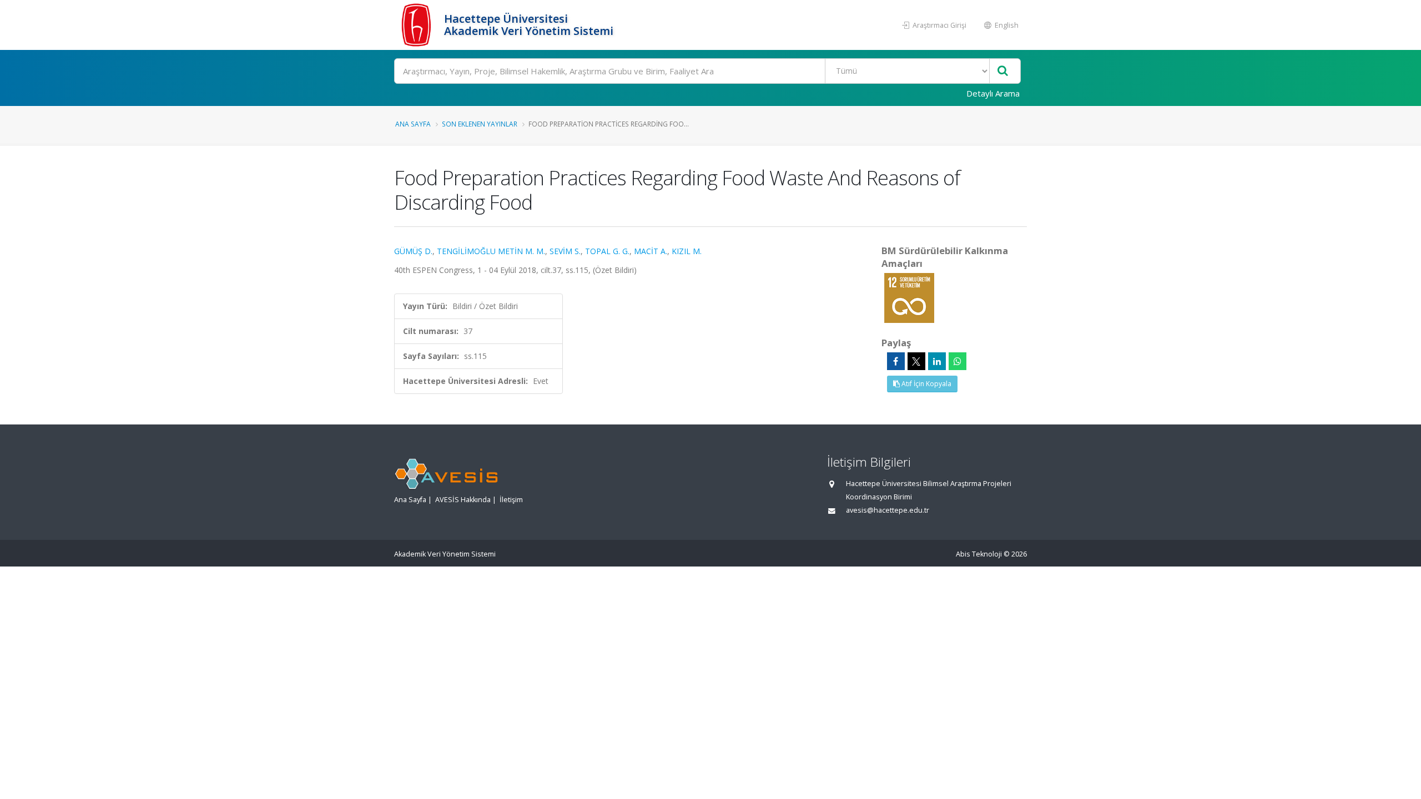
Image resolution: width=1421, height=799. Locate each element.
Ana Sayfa (413, 123)
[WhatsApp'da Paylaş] (957, 361)
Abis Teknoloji (979, 554)
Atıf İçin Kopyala (925, 383)
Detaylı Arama (993, 93)
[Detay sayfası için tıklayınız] (909, 297)
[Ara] (1002, 71)
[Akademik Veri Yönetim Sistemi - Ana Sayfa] (417, 25)
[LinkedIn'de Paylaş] (937, 361)
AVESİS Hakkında (463, 499)
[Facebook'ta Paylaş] (896, 361)
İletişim (511, 499)
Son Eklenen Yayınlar (479, 123)
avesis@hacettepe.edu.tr (887, 510)
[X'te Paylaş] (916, 361)
